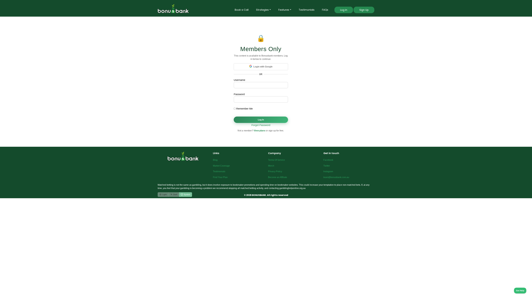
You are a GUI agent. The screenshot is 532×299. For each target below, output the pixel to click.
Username (239, 80)
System (187, 194)
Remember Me (244, 108)
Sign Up (364, 10)
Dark (175, 194)
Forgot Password (260, 125)
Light (164, 194)
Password (239, 94)
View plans (259, 130)
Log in (343, 10)
